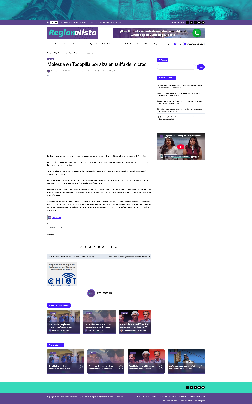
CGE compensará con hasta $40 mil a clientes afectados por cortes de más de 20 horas (180, 110)
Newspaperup (106, 397)
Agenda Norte (94, 44)
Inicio (50, 44)
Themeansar (118, 397)
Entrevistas (75, 44)
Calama (100, 71)
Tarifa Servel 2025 (141, 44)
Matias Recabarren (130, 330)
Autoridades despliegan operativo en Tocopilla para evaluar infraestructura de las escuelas (180, 86)
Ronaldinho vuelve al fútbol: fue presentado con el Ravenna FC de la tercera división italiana (135, 327)
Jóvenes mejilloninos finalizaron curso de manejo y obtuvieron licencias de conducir (181, 118)
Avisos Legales (155, 44)
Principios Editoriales (125, 44)
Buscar (164, 60)
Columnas (65, 44)
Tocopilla (112, 71)
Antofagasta (93, 71)
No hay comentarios (79, 71)
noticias (106, 71)
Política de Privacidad (109, 44)
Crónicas (84, 44)
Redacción (56, 217)
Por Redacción (55, 71)
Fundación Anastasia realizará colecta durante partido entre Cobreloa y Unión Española (98, 327)
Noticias (57, 44)
